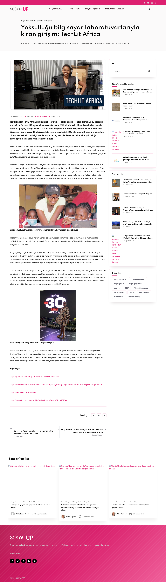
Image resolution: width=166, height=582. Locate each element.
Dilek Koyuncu (71, 516)
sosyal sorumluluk (138, 279)
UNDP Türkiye (119, 292)
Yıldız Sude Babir (22, 514)
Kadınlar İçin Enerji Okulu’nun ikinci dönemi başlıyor (136, 133)
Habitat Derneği (134, 297)
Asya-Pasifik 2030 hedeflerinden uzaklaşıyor (137, 105)
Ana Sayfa (25, 43)
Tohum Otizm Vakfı (141, 288)
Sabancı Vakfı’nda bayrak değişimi (138, 194)
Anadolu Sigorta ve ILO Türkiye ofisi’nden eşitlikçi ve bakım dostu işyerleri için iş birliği (137, 223)
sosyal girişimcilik (135, 284)
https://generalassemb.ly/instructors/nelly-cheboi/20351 (35, 376)
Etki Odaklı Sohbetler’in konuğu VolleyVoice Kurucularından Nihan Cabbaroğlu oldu (138, 181)
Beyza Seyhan (42, 116)
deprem (117, 288)
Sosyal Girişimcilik (92, 9)
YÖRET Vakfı (118, 297)
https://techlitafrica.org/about (23, 392)
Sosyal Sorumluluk (56, 9)
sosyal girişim (119, 284)
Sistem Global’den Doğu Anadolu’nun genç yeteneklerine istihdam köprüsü (137, 209)
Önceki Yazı (34, 434)
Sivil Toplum (75, 9)
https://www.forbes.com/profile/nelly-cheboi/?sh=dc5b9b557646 (38, 400)
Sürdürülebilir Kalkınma (114, 9)
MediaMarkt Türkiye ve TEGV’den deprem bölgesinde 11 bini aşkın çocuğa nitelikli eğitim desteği (137, 91)
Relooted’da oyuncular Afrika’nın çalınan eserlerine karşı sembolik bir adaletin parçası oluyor (80, 507)
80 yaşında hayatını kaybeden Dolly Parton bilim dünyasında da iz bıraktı (138, 237)
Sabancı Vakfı (144, 292)
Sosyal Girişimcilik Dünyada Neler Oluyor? (36, 21)
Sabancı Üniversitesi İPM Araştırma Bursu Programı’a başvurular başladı (135, 119)
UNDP (132, 292)
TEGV (127, 288)
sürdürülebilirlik (120, 279)
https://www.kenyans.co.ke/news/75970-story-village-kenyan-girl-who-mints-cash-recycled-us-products (56, 384)
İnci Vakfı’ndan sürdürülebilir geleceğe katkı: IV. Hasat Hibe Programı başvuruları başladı (136, 159)
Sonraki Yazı (80, 432)
